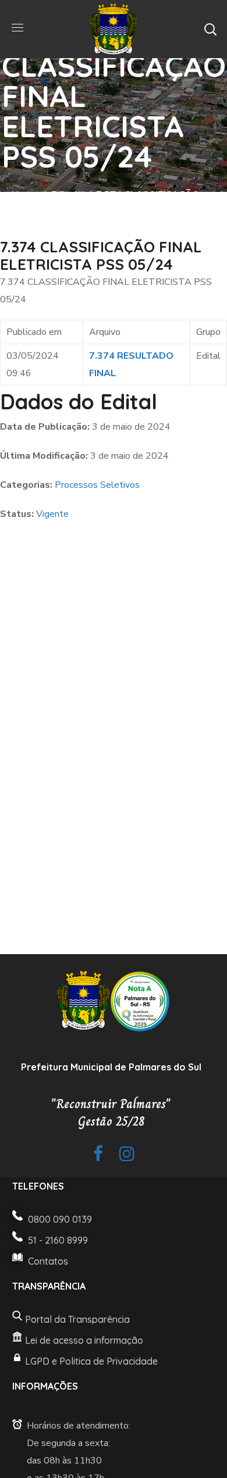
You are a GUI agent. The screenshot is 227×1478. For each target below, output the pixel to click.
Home (24, 194)
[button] (210, 29)
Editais (66, 194)
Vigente (52, 514)
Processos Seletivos (97, 485)
